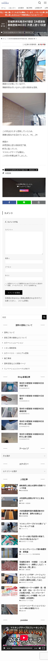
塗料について (9, 332)
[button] (9, 202)
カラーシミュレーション (13, 342)
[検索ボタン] (39, 3)
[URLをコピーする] (39, 202)
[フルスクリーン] (43, 648)
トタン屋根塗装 (10, 348)
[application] (23, 638)
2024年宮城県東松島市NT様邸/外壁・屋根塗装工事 (18, 32)
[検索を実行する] (44, 317)
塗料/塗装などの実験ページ (15, 363)
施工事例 (7, 358)
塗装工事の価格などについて (15, 337)
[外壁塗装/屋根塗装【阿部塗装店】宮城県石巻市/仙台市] (5, 3)
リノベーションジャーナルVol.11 (17, 368)
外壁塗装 (8, 173)
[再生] (4, 648)
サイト (7, 275)
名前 (7, 258)
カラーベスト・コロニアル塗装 (16, 353)
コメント (8, 229)
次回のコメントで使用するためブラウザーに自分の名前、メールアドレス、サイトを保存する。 (24, 284)
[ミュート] (40, 648)
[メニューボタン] (45, 3)
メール (8, 267)
